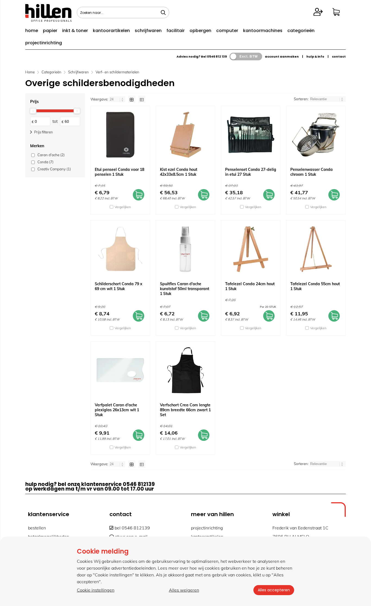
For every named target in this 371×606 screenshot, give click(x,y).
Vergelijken (123, 207)
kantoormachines (262, 30)
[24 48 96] (117, 99)
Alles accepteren (274, 590)
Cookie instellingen (95, 590)
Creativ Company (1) (54, 169)
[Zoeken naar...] (163, 12)
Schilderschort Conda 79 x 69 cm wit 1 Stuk (118, 286)
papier (50, 30)
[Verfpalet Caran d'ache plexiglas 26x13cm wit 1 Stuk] (120, 370)
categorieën (301, 30)
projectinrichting (43, 43)
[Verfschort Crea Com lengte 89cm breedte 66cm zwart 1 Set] (185, 370)
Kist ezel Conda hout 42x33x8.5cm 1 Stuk (178, 172)
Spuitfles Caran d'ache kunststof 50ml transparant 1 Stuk (184, 288)
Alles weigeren (184, 590)
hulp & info (315, 56)
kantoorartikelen (111, 30)
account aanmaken (282, 56)
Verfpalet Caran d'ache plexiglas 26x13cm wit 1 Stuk (117, 410)
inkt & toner (75, 30)
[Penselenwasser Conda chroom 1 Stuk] (316, 134)
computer (227, 30)
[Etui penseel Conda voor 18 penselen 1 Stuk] (120, 134)
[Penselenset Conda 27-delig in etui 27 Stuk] (250, 134)
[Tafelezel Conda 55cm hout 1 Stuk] (316, 249)
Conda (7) (45, 162)
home (31, 30)
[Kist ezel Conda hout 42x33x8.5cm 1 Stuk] (185, 134)
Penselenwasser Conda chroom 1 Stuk (311, 172)
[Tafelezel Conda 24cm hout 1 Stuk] (250, 249)
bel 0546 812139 (132, 527)
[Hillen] (48, 20)
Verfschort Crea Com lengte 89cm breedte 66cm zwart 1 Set (185, 410)
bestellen (37, 527)
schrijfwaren (148, 30)
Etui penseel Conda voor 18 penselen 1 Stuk (119, 172)
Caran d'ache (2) (51, 155)
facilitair (175, 30)
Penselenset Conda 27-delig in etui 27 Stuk (250, 172)
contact (339, 56)
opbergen (200, 30)
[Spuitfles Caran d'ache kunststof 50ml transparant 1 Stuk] (185, 249)
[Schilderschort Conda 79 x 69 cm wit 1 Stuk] (120, 249)
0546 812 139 (217, 56)
